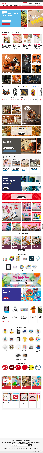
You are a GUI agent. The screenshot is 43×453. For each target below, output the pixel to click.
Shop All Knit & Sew (21, 250)
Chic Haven (5, 170)
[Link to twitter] (38, 451)
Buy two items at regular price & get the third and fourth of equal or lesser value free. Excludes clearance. (21, 429)
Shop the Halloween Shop (8, 148)
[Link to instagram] (35, 451)
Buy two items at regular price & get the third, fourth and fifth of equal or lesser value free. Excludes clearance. (20, 431)
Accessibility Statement (16, 451)
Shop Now (6, 188)
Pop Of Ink (23, 170)
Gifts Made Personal (15, 170)
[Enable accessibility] (41, 451)
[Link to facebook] (33, 451)
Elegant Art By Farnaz (34, 169)
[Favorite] (10, 159)
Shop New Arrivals (21, 197)
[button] (37, 3)
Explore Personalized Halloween (9, 151)
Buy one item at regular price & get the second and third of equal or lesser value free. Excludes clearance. (21, 427)
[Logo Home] (4, 3)
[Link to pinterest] (37, 451)
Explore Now (21, 133)
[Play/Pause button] (15, 28)
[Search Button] (8, 3)
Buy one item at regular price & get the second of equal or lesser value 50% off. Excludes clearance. (21, 425)
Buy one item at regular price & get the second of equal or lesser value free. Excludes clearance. (19, 426)
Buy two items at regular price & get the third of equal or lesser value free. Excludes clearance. (19, 428)
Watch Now (5, 22)
